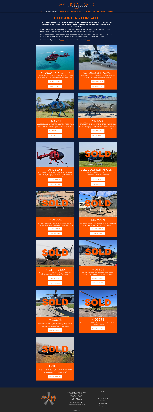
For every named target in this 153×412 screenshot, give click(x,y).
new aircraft (47, 40)
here (62, 40)
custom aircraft (72, 40)
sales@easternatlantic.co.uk (76, 404)
